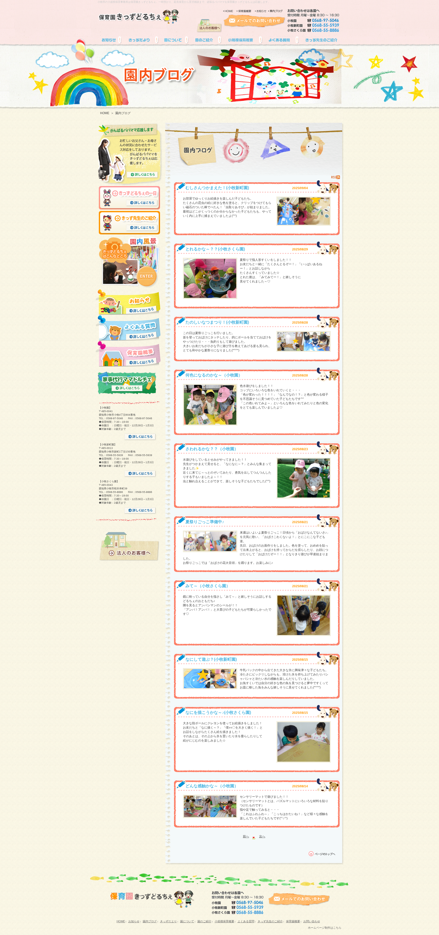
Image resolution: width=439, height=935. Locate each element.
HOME (104, 113)
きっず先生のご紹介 (270, 921)
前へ (246, 836)
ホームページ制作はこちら (324, 927)
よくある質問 (246, 921)
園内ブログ (150, 921)
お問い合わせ (311, 921)
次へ (262, 836)
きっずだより (168, 921)
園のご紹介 (204, 921)
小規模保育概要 (224, 921)
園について (187, 921)
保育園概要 (293, 921)
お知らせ (133, 921)
